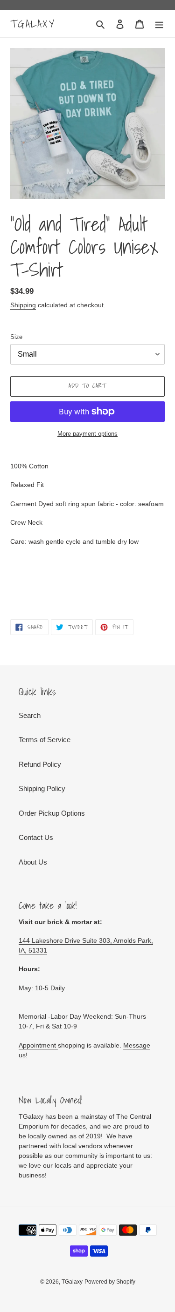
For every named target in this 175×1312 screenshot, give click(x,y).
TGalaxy (32, 23)
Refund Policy (40, 764)
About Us (33, 862)
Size (16, 336)
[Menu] (159, 24)
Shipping (23, 305)
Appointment (38, 1045)
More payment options (87, 433)
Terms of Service (44, 740)
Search (30, 715)
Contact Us (36, 837)
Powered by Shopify (109, 1281)
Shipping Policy (42, 788)
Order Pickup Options (52, 813)
